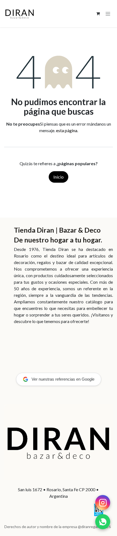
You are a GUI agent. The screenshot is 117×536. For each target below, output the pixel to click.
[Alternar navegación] (108, 13)
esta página (66, 130)
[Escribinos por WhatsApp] (102, 521)
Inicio (58, 176)
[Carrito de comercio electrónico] (98, 14)
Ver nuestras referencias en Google (63, 379)
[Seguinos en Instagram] (102, 502)
